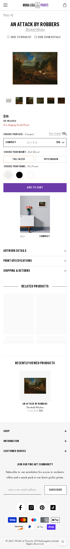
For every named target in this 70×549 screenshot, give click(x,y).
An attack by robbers (35, 404)
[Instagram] (31, 507)
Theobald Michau (35, 29)
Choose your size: (18, 134)
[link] (19, 337)
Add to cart (35, 187)
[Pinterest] (42, 507)
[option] (35, 68)
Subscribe (55, 490)
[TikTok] (53, 507)
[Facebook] (20, 507)
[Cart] (65, 5)
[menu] (5, 5)
